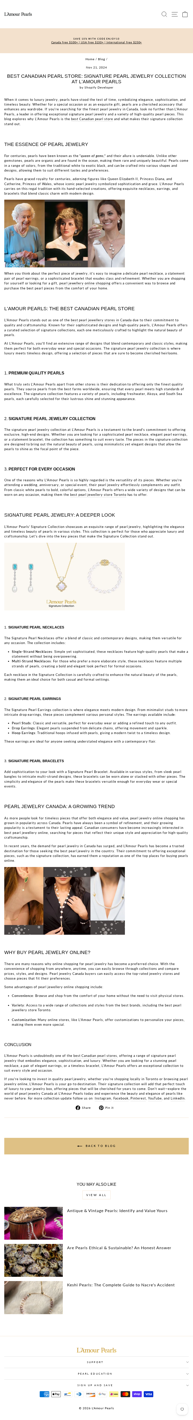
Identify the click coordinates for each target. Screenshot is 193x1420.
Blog (101, 59)
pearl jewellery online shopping (85, 283)
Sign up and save (95, 1385)
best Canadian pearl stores (95, 1056)
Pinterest (138, 1098)
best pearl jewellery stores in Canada (101, 320)
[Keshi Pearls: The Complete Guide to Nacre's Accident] (33, 1297)
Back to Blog (100, 1145)
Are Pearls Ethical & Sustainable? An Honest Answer (119, 1247)
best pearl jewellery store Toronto (98, 495)
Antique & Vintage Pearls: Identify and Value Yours (117, 1210)
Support (95, 1362)
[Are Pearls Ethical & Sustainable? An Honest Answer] (33, 1260)
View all (96, 1195)
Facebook (121, 1098)
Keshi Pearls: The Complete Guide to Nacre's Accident (121, 1284)
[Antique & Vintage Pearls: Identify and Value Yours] (33, 1223)
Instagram (103, 1098)
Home (89, 59)
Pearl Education (95, 1373)
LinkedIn (178, 1098)
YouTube (155, 1098)
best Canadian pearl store (92, 119)
